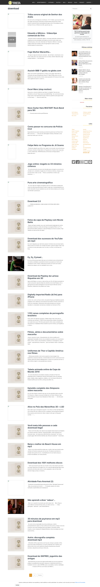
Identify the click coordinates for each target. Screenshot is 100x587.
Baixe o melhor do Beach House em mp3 (44, 445)
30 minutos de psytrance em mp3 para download (44, 520)
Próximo (40, 575)
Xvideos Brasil (86, 132)
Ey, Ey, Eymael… (35, 257)
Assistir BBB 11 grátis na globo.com (44, 70)
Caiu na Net (74, 132)
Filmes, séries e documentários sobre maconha (45, 333)
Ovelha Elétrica (86, 113)
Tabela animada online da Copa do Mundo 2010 (44, 370)
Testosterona (75, 113)
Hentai (84, 129)
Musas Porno (75, 136)
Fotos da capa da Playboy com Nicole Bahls (45, 221)
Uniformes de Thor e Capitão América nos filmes (45, 352)
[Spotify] (90, 163)
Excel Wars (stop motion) (39, 89)
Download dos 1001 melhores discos (45, 463)
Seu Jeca (74, 115)
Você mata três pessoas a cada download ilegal (42, 426)
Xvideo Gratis (75, 141)
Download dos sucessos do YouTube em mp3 (45, 239)
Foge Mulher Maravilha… (39, 52)
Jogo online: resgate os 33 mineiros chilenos (45, 165)
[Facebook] (78, 163)
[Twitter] (74, 163)
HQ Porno (85, 141)
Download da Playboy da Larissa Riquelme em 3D (43, 277)
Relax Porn (74, 146)
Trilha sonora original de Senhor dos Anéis (45, 15)
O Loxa (84, 115)
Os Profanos (75, 112)
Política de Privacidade (80, 582)
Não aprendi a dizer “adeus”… (41, 500)
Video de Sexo (75, 144)
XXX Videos (74, 139)
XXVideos (74, 149)
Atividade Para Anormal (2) (40, 481)
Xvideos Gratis (86, 151)
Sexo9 (73, 137)
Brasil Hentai (86, 136)
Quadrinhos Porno (87, 131)
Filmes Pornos (86, 134)
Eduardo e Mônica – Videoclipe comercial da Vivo (42, 34)
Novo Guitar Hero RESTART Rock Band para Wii (46, 109)
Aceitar (17, 585)
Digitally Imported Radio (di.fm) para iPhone (45, 295)
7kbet (73, 129)
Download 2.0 (34, 201)
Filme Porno (86, 142)
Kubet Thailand (75, 131)
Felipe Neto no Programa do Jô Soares (46, 145)
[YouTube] (86, 163)
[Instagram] (82, 163)
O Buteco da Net (87, 112)
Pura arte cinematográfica (40, 182)
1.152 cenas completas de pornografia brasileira (46, 314)
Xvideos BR (74, 142)
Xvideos (74, 147)
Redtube (74, 134)
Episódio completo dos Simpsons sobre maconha (43, 389)
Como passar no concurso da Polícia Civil (45, 127)
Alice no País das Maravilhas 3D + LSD (46, 407)
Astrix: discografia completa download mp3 (41, 538)
